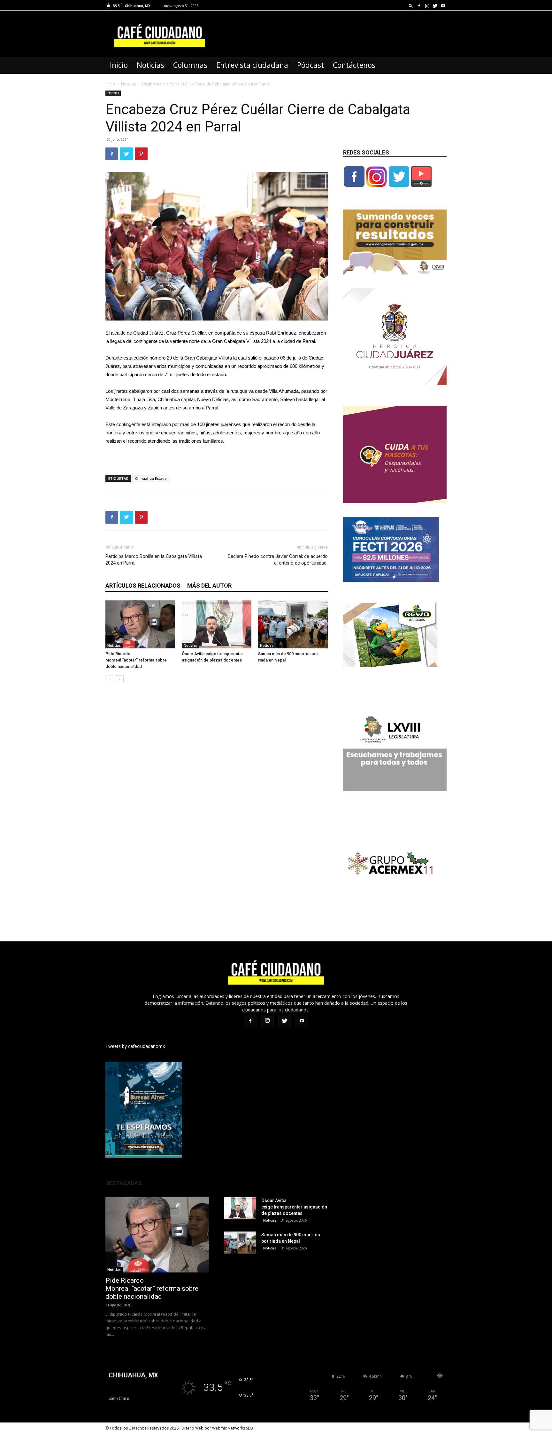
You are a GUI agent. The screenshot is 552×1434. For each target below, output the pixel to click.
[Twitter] (435, 5)
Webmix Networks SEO (232, 1428)
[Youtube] (443, 5)
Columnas (190, 65)
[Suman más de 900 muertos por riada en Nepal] (293, 624)
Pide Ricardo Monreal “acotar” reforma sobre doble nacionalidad (136, 660)
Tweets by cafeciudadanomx (135, 1046)
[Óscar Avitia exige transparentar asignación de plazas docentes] (216, 624)
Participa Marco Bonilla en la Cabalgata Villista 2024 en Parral (153, 559)
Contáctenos (354, 65)
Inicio (119, 65)
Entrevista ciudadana (252, 65)
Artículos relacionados (142, 585)
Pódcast (310, 65)
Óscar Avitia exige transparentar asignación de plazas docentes (294, 1207)
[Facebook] (419, 5)
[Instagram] (427, 5)
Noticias (150, 65)
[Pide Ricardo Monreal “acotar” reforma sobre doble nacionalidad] (140, 624)
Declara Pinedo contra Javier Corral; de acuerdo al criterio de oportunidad (278, 559)
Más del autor (209, 585)
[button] (411, 5)
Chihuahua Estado (151, 478)
